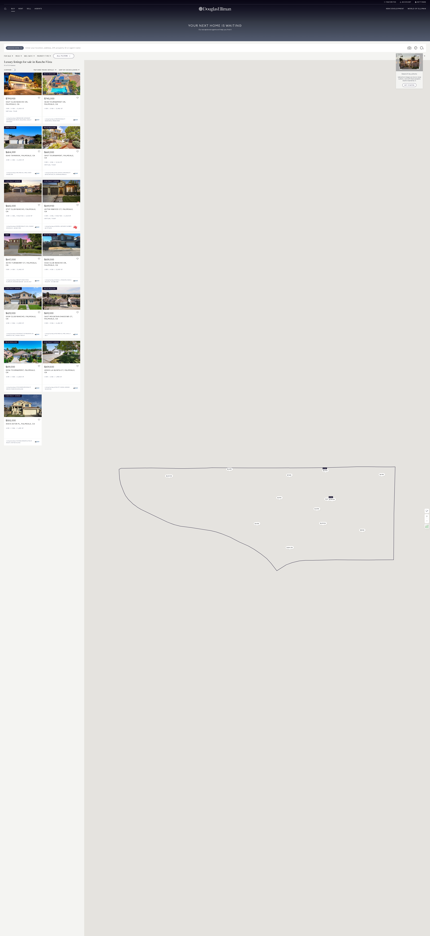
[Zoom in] (427, 516)
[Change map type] (427, 526)
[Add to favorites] (39, 98)
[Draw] (427, 511)
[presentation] (23, 84)
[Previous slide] (7, 84)
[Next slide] (39, 84)
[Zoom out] (427, 521)
